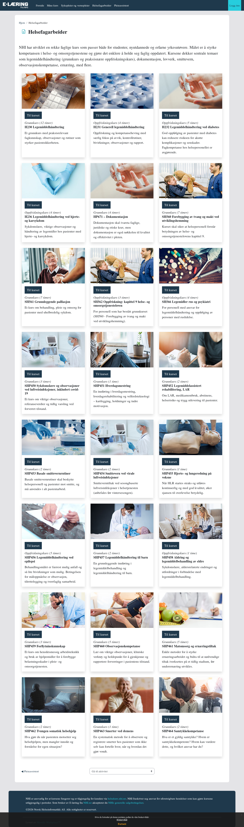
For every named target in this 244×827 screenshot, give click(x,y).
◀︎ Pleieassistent (30, 771)
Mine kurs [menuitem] (52, 5)
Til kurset (33, 115)
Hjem (22, 22)
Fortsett (122, 824)
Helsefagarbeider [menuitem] (101, 5)
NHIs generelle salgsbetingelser (125, 802)
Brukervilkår (122, 819)
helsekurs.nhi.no (117, 798)
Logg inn (235, 5)
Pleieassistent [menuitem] (121, 5)
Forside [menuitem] (40, 5)
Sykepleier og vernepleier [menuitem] (75, 5)
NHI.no (87, 802)
